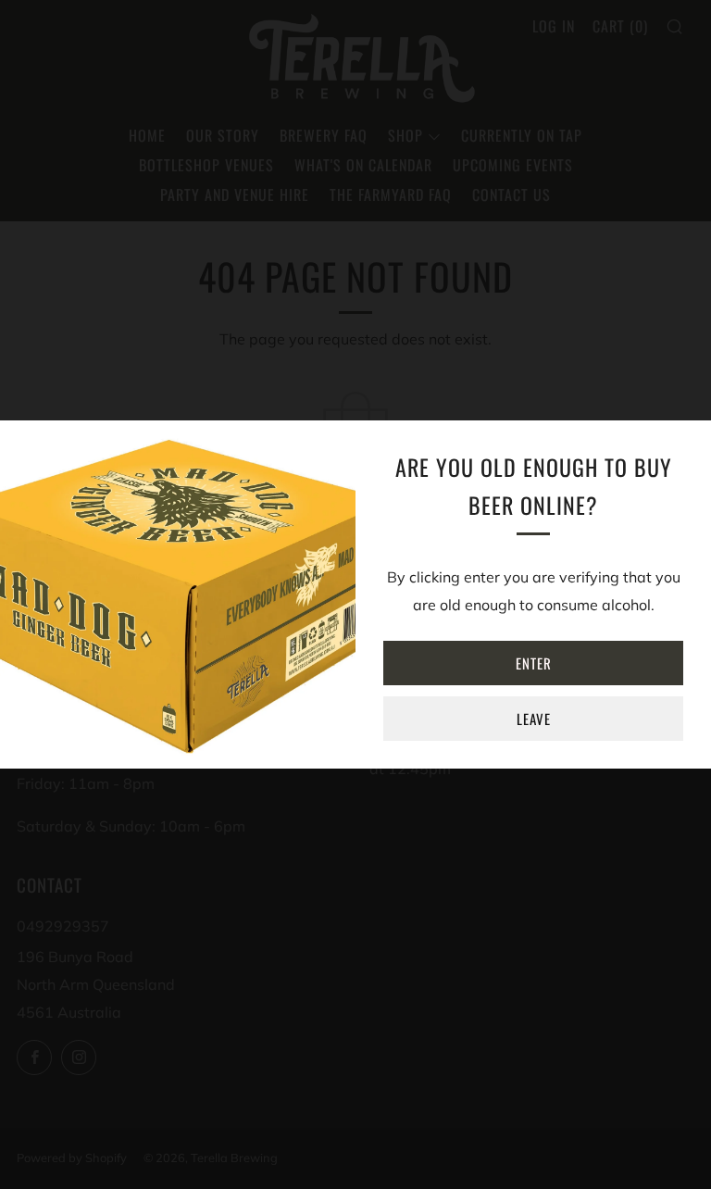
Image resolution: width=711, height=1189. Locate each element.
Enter (534, 663)
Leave (534, 718)
